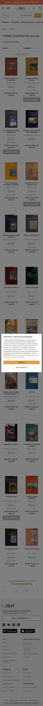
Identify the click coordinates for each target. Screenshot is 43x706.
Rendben (21, 362)
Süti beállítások (21, 367)
